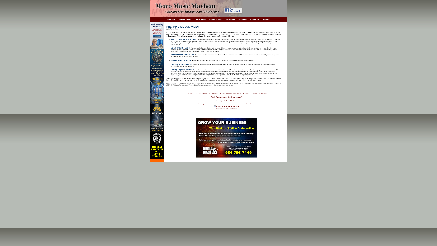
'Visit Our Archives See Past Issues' (226, 97)
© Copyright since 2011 (222, 108)
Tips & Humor (213, 94)
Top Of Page (249, 104)
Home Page (201, 104)
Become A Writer (226, 94)
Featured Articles (201, 94)
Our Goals (189, 94)
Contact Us (256, 94)
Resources (246, 94)
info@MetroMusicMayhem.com (229, 101)
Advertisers (237, 94)
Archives (264, 94)
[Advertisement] (226, 111)
